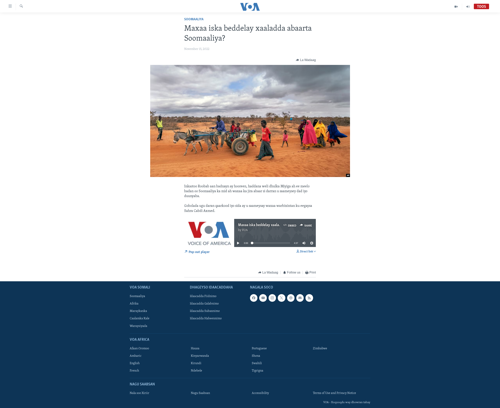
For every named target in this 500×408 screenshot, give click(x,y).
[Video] (456, 7)
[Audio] (468, 7)
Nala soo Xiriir (139, 393)
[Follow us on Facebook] (253, 298)
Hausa (195, 348)
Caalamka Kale (139, 318)
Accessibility (260, 393)
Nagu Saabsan (200, 393)
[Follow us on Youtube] (263, 298)
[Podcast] (291, 298)
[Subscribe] (300, 298)
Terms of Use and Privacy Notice (334, 393)
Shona (256, 356)
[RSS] (309, 298)
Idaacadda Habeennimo (206, 318)
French (134, 370)
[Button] (306, 60)
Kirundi (196, 363)
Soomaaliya (194, 19)
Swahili (257, 363)
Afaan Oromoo (139, 348)
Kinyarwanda (200, 356)
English (135, 363)
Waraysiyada (138, 326)
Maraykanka (138, 311)
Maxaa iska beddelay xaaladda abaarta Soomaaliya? (277, 225)
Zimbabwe (320, 348)
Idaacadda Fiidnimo (203, 296)
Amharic (135, 356)
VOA (245, 230)
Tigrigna (257, 370)
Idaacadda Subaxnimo (205, 311)
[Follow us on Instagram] (272, 298)
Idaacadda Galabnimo (204, 303)
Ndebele (196, 370)
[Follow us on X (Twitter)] (281, 298)
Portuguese (259, 348)
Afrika (134, 303)
